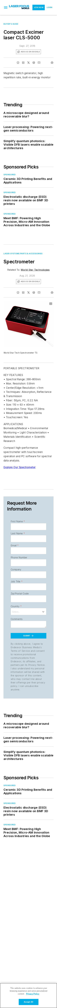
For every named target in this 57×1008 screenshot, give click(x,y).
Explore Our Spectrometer (20, 467)
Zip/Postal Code (20, 593)
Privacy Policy (32, 994)
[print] (52, 62)
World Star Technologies (35, 269)
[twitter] (28, 62)
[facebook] (18, 62)
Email (15, 545)
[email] (39, 62)
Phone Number (19, 557)
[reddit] (33, 62)
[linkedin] (23, 62)
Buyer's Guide (11, 24)
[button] (6, 7)
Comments (17, 619)
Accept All (28, 1002)
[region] (28, 995)
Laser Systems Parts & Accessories (23, 253)
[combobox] (28, 611)
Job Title (17, 581)
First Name (18, 521)
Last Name (18, 533)
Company (16, 569)
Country (16, 606)
